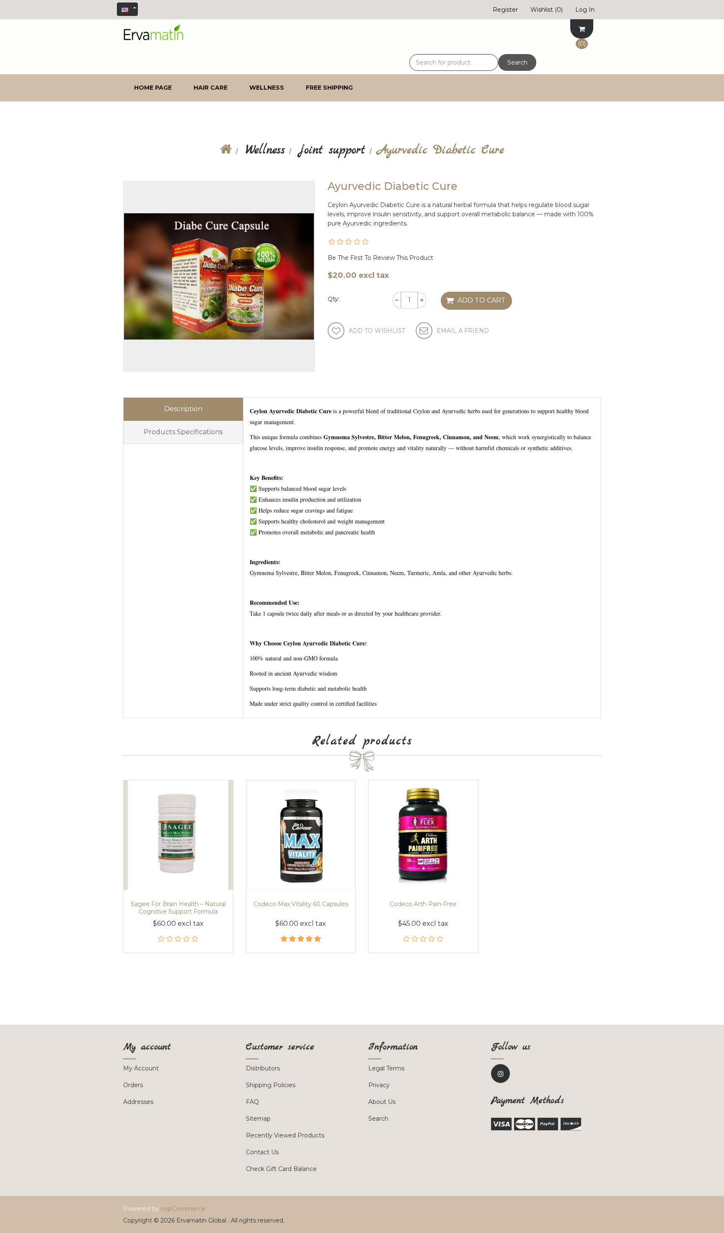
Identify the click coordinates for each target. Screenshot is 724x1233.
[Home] (226, 150)
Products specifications (183, 432)
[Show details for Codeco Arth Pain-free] (423, 835)
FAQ (252, 1102)
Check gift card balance (281, 1169)
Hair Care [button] (211, 87)
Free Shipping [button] (329, 87)
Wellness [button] (266, 87)
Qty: (333, 299)
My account (141, 1068)
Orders (133, 1085)
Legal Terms (386, 1068)
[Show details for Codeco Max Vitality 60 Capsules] (301, 835)
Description (183, 409)
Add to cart (482, 300)
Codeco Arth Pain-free (423, 904)
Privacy (379, 1085)
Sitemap (258, 1118)
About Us (382, 1102)
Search (517, 62)
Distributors (263, 1068)
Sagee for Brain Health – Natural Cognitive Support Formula (178, 907)
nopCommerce (182, 1208)
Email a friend (463, 330)
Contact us (262, 1152)
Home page (153, 87)
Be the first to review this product (380, 258)
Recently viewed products (285, 1135)
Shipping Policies (270, 1085)
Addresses (138, 1102)
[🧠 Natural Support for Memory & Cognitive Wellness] (178, 835)
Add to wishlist (377, 330)
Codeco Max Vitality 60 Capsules (300, 904)
